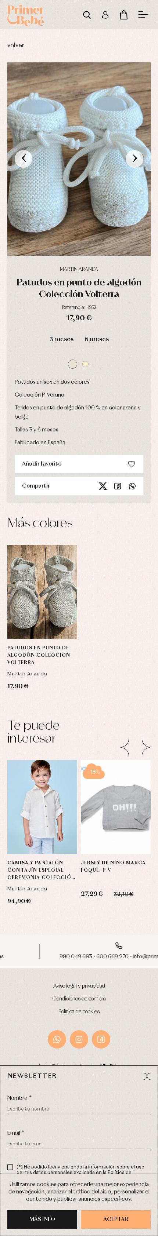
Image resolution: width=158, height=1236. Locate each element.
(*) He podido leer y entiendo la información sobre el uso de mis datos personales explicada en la (80, 1173)
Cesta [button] (123, 14)
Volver (15, 46)
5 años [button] (42, 815)
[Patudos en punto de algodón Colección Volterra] (42, 592)
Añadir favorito (41, 464)
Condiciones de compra (79, 999)
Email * (15, 1133)
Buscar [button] (87, 14)
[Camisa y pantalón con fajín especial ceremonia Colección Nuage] (42, 807)
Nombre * (19, 1098)
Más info (42, 1219)
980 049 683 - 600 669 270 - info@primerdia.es (79, 956)
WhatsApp (57, 1039)
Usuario (105, 14)
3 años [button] (42, 797)
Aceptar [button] (115, 1219)
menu (143, 14)
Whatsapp (132, 486)
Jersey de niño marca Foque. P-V (113, 867)
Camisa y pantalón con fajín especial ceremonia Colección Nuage (41, 871)
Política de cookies (79, 1011)
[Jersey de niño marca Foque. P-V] (116, 807)
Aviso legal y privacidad (79, 986)
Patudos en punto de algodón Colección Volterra (38, 655)
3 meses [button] (61, 339)
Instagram (79, 1039)
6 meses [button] (97, 339)
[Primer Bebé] (25, 14)
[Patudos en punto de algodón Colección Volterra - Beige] (79, 159)
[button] (72, 364)
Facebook (117, 486)
